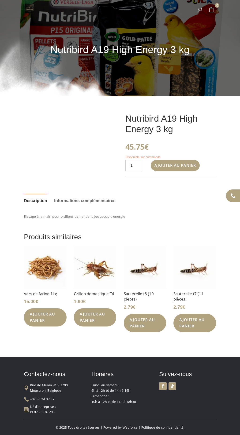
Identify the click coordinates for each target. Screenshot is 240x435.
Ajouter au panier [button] (42, 317)
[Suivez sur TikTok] (172, 386)
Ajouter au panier (175, 165)
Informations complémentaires (85, 200)
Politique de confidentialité (162, 427)
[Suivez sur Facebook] (163, 386)
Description (35, 200)
